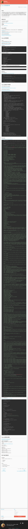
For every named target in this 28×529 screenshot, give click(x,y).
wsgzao (18, 528)
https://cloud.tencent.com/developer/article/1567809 (8, 73)
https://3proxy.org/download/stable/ (6, 44)
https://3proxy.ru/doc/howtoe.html (6, 32)
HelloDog (5, 1)
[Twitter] (24, 468)
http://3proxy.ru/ (3, 30)
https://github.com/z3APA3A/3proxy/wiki (6, 35)
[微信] (22, 468)
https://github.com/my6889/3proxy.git (8, 443)
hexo (11, 528)
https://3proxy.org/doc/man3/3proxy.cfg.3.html (7, 139)
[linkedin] (23, 523)
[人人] (20, 468)
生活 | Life (16, 513)
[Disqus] (14, 481)
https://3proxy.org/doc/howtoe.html (6, 87)
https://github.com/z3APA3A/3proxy (6, 42)
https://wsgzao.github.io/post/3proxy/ (8, 23)
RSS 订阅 (20, 516)
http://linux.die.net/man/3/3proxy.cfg (6, 34)
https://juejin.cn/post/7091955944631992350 (7, 398)
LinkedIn (2, 518)
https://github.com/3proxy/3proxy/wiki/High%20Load (8, 90)
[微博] (19, 468)
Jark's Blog (2, 517)
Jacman (15, 528)
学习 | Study (4, 468)
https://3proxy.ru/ (6, 25)
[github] (21, 523)
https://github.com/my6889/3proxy (6, 439)
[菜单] (26, 1)
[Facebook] (25, 468)
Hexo (15, 510)
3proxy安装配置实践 (6, 5)
